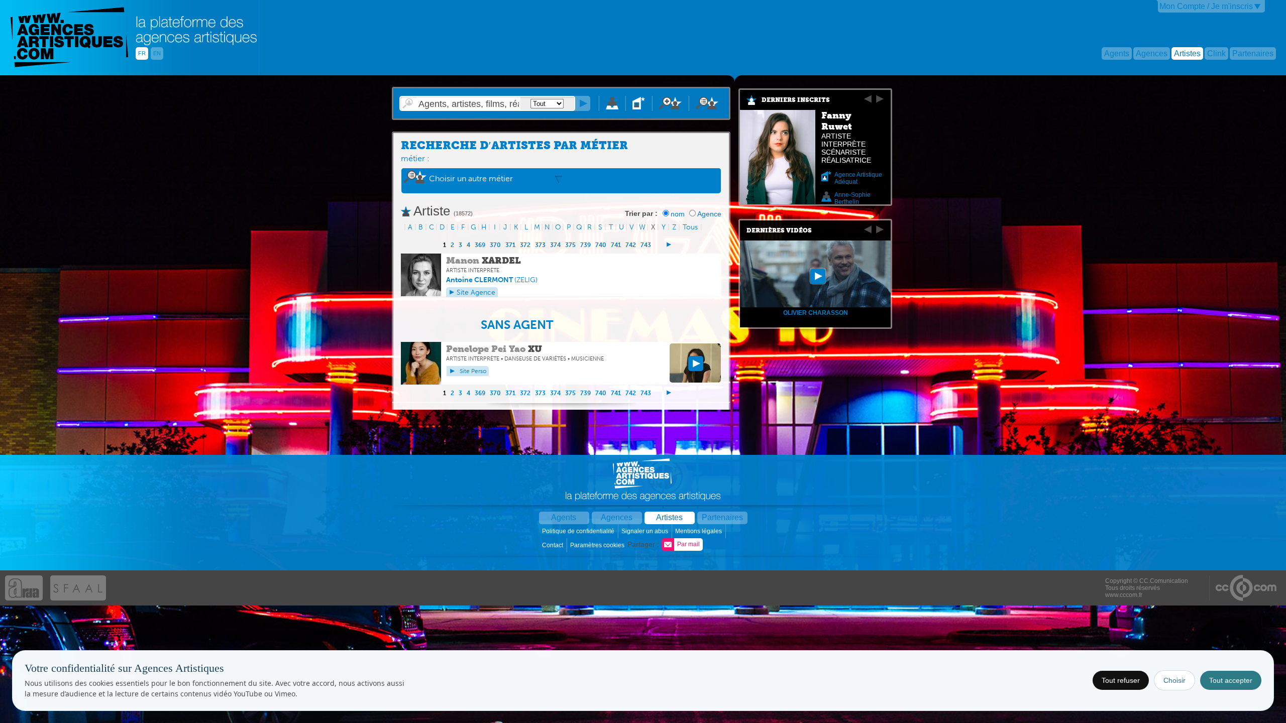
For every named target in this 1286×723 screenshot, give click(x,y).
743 (645, 245)
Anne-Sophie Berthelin (852, 198)
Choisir (1174, 680)
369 (480, 245)
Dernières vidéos (779, 230)
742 (630, 245)
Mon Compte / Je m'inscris (1206, 6)
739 (585, 245)
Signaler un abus (645, 531)
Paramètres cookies (598, 545)
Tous (690, 227)
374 (555, 245)
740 (600, 245)
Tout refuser (1121, 680)
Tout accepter (1230, 680)
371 (510, 245)
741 (616, 245)
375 (570, 245)
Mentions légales (699, 531)
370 (495, 245)
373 (540, 245)
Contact (553, 545)
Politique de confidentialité (579, 531)
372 (525, 245)
